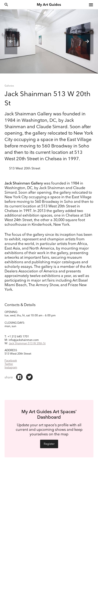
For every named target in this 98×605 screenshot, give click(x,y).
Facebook (11, 360)
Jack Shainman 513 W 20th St (27, 343)
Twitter (9, 364)
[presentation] (11, 41)
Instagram (11, 367)
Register (49, 444)
